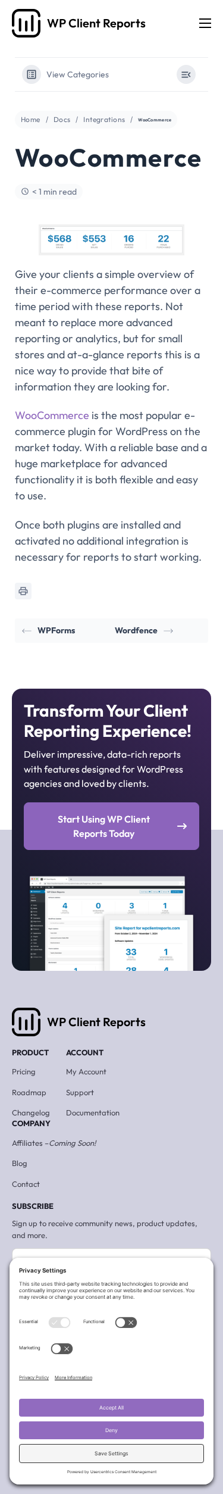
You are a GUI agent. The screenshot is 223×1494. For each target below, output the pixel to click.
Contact (26, 1184)
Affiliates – (54, 1143)
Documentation (93, 1112)
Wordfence (136, 630)
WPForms (56, 630)
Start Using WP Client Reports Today (104, 826)
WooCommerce (52, 415)
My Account (86, 1071)
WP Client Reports (96, 1021)
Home (30, 119)
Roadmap (29, 1092)
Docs (62, 119)
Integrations (104, 119)
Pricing (24, 1071)
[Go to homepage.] (26, 23)
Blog (19, 1163)
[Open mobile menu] (205, 23)
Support (80, 1092)
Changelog (31, 1112)
